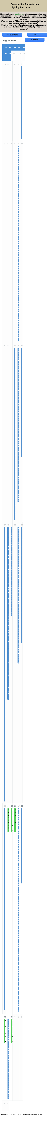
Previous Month (12, 35)
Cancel (37, 35)
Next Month (34, 40)
